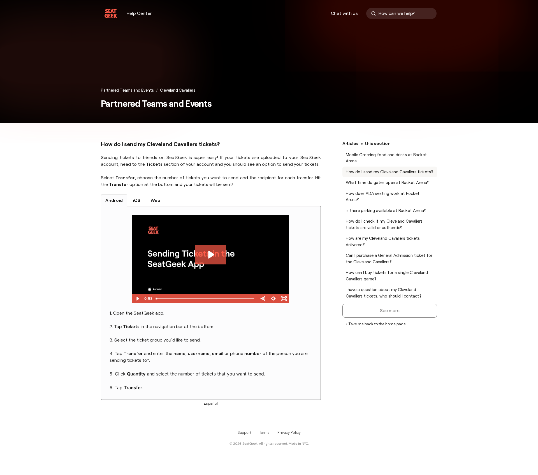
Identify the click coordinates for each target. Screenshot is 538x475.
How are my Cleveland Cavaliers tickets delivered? (383, 241)
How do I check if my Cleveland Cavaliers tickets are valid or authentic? (384, 224)
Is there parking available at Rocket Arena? (386, 210)
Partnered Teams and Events (127, 90)
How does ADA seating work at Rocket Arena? (382, 196)
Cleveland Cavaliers (177, 90)
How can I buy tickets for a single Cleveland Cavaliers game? (387, 275)
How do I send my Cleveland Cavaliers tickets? (389, 172)
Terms (264, 432)
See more (390, 310)
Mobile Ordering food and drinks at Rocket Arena (386, 158)
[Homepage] (111, 13)
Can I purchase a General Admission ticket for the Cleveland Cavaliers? (389, 258)
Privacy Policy (289, 432)
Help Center (139, 13)
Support (244, 432)
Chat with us (344, 13)
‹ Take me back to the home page (376, 324)
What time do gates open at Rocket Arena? (387, 182)
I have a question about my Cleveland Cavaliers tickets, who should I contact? (383, 292)
